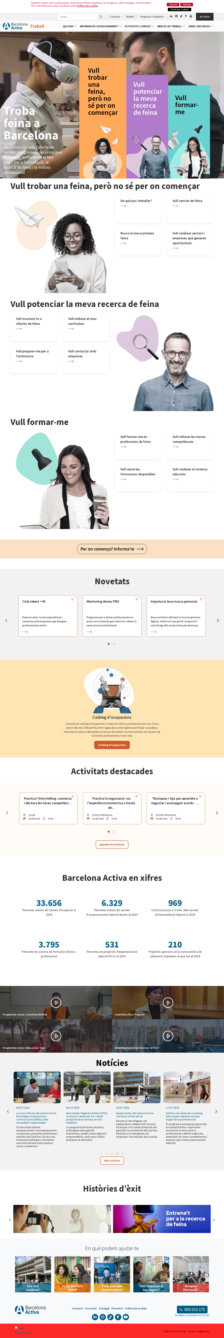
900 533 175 (194, 1309)
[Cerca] (100, 16)
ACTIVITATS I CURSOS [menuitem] (138, 26)
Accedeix (205, 16)
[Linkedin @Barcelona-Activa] (171, 16)
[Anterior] (6, 620)
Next (213, 1220)
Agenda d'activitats (112, 844)
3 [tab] (112, 1154)
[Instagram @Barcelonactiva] (176, 16)
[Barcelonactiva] (15, 26)
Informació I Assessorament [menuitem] (99, 26)
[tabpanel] (47, 616)
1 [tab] (101, 1154)
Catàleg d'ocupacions (112, 745)
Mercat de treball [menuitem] (169, 26)
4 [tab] (117, 1154)
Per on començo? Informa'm (108, 549)
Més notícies (112, 1160)
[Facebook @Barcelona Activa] (186, 16)
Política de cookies (87, 5)
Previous (9, 1220)
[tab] (109, 644)
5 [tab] (122, 1154)
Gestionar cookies (179, 9)
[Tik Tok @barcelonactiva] (181, 16)
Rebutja (187, 4)
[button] (56, 1002)
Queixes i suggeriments (198, 1331)
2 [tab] (106, 1154)
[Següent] (218, 620)
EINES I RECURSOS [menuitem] (200, 26)
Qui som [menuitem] (68, 26)
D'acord (173, 4)
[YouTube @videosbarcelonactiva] (191, 16)
